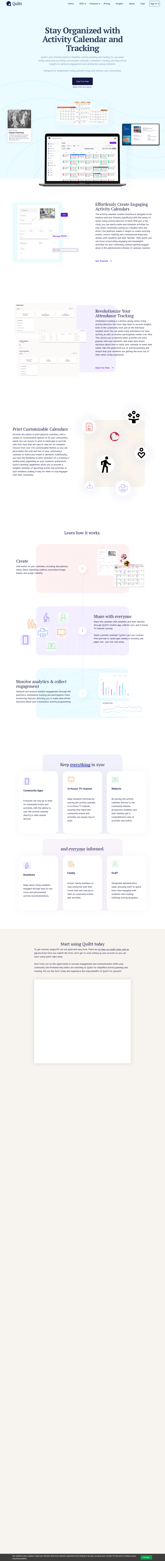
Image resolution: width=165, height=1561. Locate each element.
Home (71, 3)
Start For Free (82, 81)
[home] (14, 3)
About (132, 3)
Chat (142, 3)
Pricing (107, 3)
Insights (119, 3)
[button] (82, 3)
